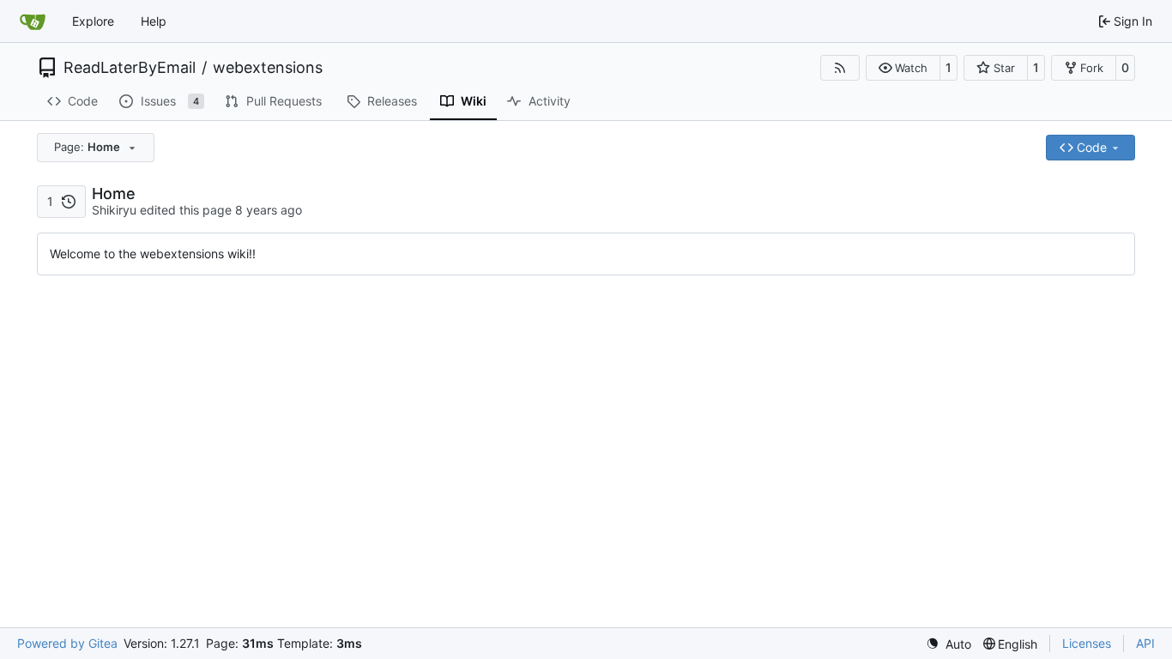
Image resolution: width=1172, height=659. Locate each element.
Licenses (1086, 643)
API (1145, 643)
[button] (903, 68)
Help (153, 21)
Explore (93, 21)
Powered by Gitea (67, 643)
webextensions (268, 67)
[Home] (33, 21)
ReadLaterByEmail (129, 67)
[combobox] (95, 147)
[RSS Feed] (840, 68)
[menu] (948, 644)
